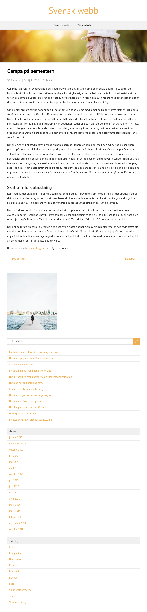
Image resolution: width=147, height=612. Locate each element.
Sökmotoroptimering (20, 590)
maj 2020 (14, 492)
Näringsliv (14, 571)
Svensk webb (73, 10)
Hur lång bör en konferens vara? (26, 383)
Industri (13, 565)
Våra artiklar (85, 25)
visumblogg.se (36, 248)
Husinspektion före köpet (22, 413)
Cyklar (12, 547)
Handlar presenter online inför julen (28, 407)
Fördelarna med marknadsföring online (30, 370)
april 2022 (14, 468)
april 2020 (14, 498)
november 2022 (17, 443)
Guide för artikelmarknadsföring (26, 389)
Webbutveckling (17, 602)
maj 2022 (14, 462)
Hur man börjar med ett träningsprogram (30, 395)
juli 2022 (13, 455)
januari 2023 (15, 437)
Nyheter (49, 80)
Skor (11, 583)
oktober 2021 (16, 474)
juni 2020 (14, 486)
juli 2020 (13, 480)
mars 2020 (14, 504)
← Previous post (16, 258)
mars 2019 (14, 511)
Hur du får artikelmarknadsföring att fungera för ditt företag (40, 376)
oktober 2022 (16, 449)
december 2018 (17, 523)
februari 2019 (16, 517)
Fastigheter (15, 553)
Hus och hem (16, 559)
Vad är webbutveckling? (21, 364)
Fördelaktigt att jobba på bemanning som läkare (35, 352)
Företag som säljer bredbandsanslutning (30, 419)
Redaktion (16, 80)
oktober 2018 (16, 529)
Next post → (132, 258)
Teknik (12, 596)
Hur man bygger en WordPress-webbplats (31, 358)
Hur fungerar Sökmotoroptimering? (27, 401)
